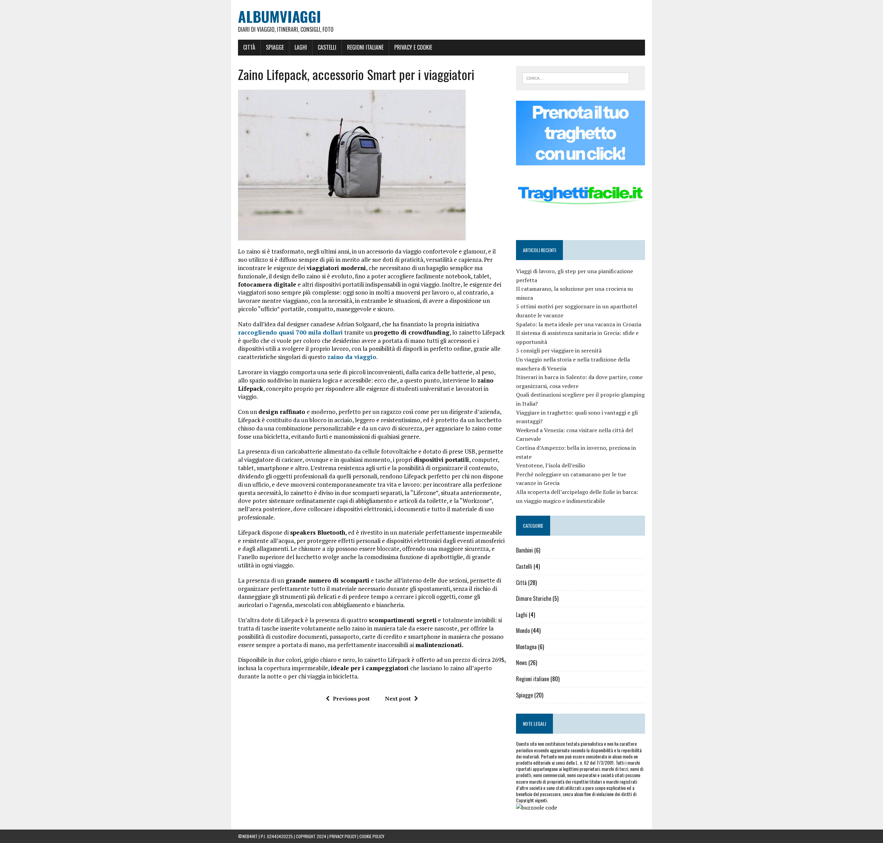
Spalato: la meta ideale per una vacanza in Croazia (578, 324)
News (521, 662)
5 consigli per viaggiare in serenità (559, 350)
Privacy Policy (342, 836)
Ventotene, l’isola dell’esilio (550, 465)
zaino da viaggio (351, 357)
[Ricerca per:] (576, 77)
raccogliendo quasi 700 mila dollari (290, 332)
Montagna (526, 647)
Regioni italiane (365, 47)
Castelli (327, 47)
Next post (398, 698)
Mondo (523, 630)
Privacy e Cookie (413, 47)
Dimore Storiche (533, 598)
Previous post (351, 698)
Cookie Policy (371, 836)
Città (249, 47)
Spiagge (275, 47)
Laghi (301, 47)
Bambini (524, 550)
